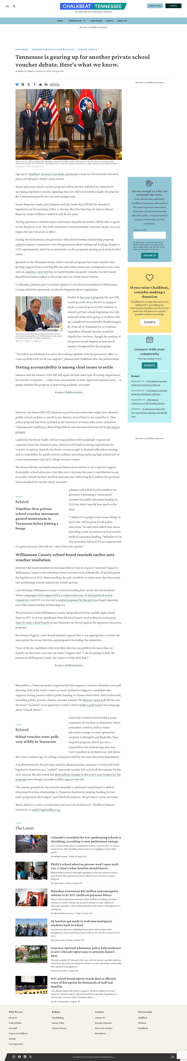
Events (109, 21)
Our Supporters (16, 1044)
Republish (54, 85)
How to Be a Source (103, 1028)
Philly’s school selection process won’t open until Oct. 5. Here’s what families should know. (84, 866)
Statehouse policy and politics (53, 49)
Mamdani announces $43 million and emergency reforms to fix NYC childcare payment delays (84, 893)
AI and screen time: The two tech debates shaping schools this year (149, 412)
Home (60, 21)
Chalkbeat (142, 1018)
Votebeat (142, 1023)
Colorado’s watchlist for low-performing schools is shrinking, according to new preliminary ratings (86, 839)
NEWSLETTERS (155, 6)
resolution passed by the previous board (82, 600)
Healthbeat (143, 1028)
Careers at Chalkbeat (18, 1033)
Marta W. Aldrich (26, 71)
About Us (122, 21)
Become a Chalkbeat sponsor (93, 27)
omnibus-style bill (36, 272)
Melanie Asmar (60, 856)
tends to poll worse (90, 705)
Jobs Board (96, 21)
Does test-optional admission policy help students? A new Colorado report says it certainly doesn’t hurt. (86, 952)
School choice (87, 49)
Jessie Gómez (59, 940)
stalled (19, 244)
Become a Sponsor (103, 1023)
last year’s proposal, (92, 297)
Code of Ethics (15, 1023)
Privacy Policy (58, 1023)
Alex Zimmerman (61, 1001)
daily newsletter (53, 174)
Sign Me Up (149, 255)
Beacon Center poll (94, 700)
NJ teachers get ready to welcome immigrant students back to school (81, 923)
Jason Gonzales (60, 971)
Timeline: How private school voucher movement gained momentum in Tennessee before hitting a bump (37, 518)
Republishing (58, 1018)
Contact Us (100, 1018)
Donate (149, 322)
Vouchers (21, 49)
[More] (84, 21)
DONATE (173, 6)
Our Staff (13, 1028)
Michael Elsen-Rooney (64, 913)
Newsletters (100, 1033)
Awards (12, 1039)
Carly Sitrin (59, 883)
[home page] (93, 6)
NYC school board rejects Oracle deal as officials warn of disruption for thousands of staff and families (83, 982)
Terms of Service (59, 1028)
